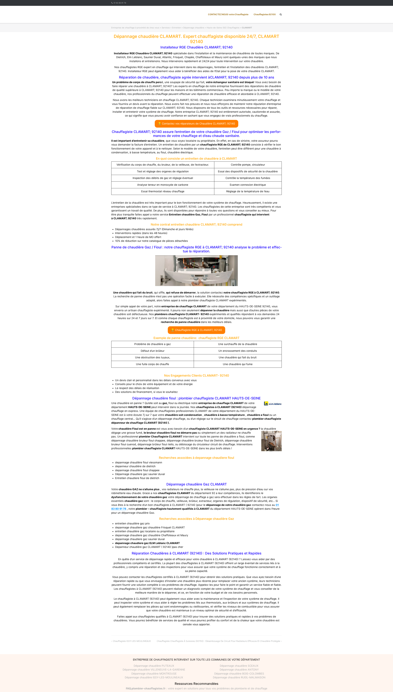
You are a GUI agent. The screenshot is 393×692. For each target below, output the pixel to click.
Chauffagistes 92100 (265, 14)
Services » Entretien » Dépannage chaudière (183, 27)
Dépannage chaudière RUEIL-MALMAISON (239, 677)
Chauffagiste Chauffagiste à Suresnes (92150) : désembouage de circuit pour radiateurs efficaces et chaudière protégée (218, 641)
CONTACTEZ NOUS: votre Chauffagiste (228, 14)
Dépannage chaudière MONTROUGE (154, 673)
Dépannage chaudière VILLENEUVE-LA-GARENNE (154, 669)
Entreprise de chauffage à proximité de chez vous (135, 27)
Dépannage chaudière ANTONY (239, 669)
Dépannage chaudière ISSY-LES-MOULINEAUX (154, 677)
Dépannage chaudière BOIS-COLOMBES (239, 673)
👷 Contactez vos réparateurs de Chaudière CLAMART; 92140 (196, 123)
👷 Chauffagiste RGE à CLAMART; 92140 (196, 330)
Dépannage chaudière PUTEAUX (154, 665)
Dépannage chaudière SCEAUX (239, 665)
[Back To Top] (385, 684)
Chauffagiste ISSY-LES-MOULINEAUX (132, 641)
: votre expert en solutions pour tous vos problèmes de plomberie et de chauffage (196, 688)
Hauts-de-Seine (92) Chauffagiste (223, 27)
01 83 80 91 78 (120, 3)
